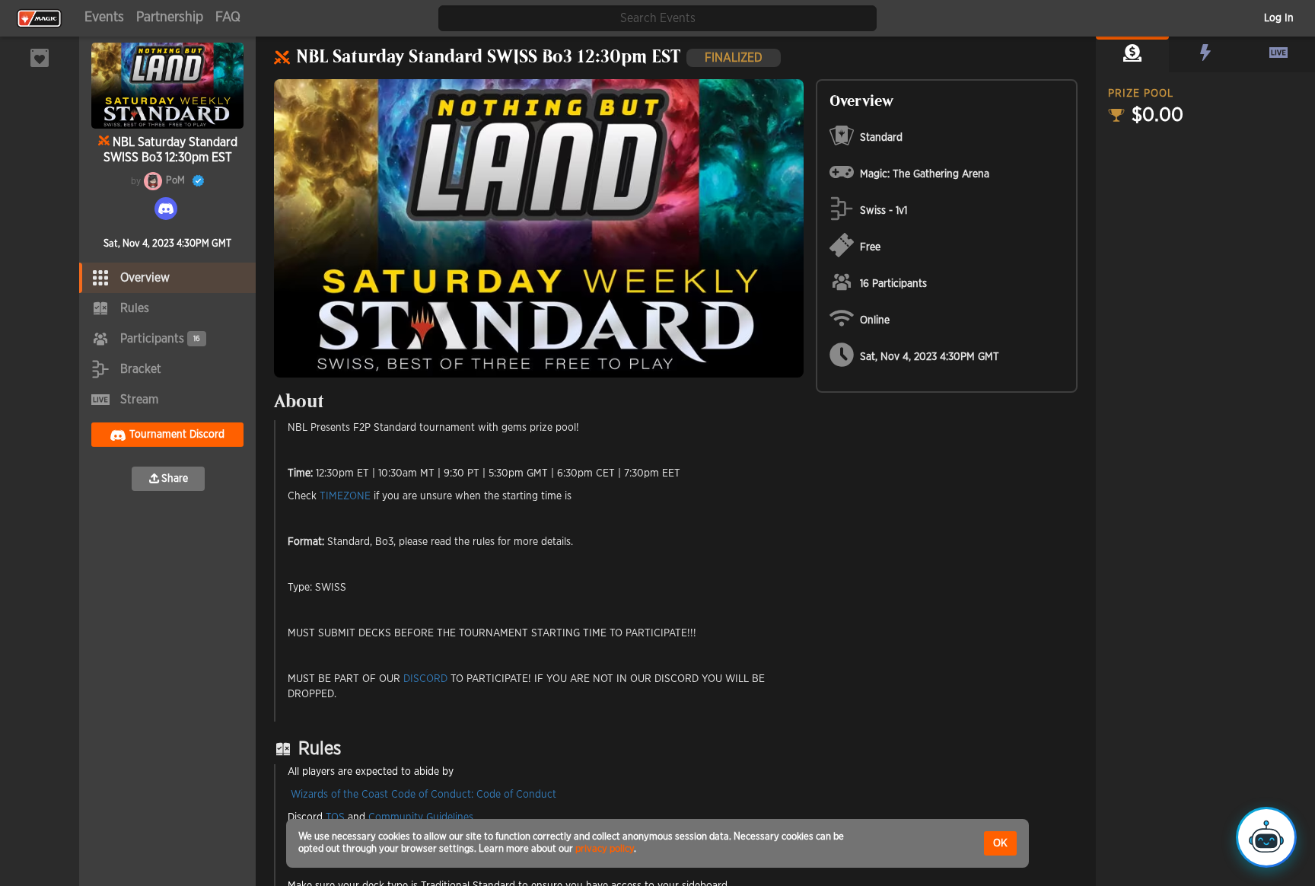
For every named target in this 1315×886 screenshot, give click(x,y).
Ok (1000, 843)
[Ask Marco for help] (1266, 837)
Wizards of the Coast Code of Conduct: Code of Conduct (423, 794)
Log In (1279, 18)
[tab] (1132, 55)
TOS (335, 817)
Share (174, 478)
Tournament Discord (176, 434)
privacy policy (604, 849)
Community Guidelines (420, 817)
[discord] (165, 208)
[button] (1132, 55)
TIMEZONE (345, 496)
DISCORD (425, 679)
